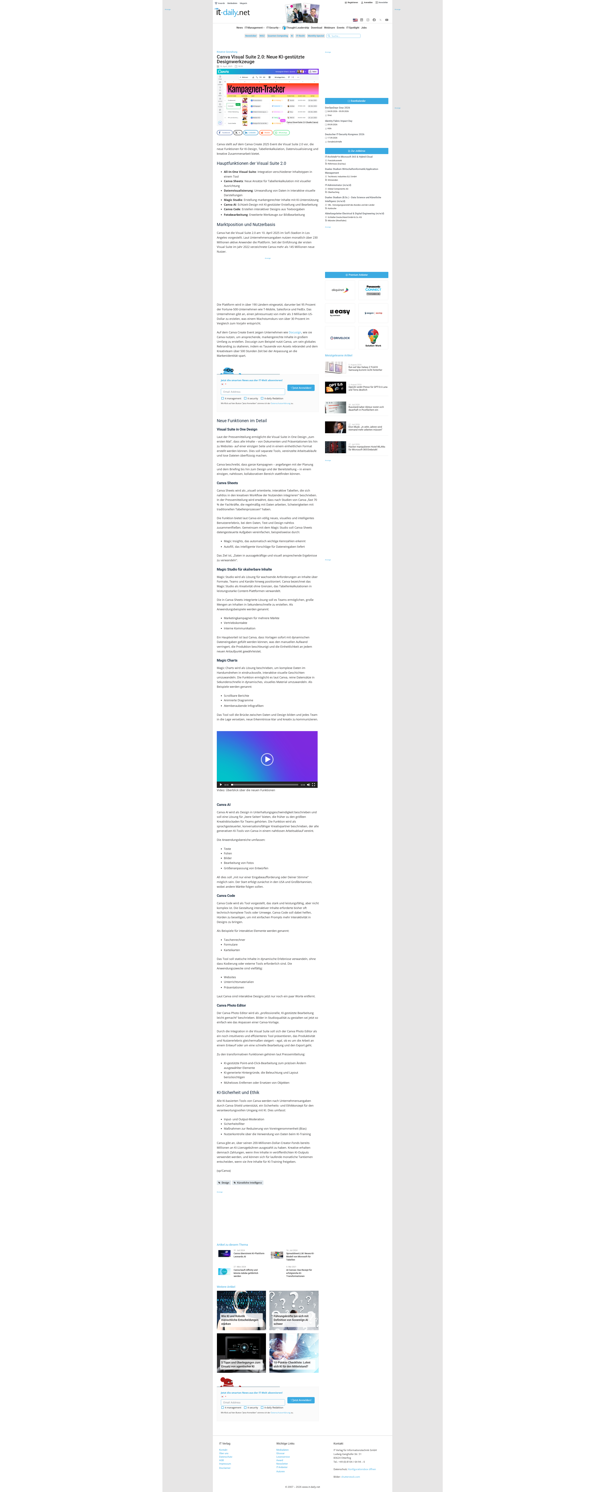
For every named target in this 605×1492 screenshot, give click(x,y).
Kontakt (223, 1449)
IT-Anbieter (282, 1467)
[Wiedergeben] (220, 784)
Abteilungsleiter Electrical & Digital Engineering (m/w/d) (354, 213)
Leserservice (283, 1456)
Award (279, 1460)
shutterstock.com (350, 1476)
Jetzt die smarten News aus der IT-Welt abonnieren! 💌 (251, 382)
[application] (267, 759)
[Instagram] (368, 20)
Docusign (295, 332)
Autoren (280, 1471)
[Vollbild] (313, 784)
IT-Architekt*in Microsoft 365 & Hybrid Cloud (348, 156)
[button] (267, 759)
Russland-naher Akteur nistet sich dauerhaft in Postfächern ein (366, 408)
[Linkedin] (361, 20)
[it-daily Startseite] (238, 12)
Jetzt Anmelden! (302, 387)
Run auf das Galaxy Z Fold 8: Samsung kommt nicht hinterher (365, 368)
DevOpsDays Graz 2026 (337, 107)
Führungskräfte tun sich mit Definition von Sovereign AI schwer (291, 1320)
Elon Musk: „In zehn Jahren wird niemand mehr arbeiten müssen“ (365, 428)
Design (225, 1182)
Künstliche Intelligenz (249, 1182)
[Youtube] (387, 20)
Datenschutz (225, 1456)
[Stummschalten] (308, 784)
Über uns (223, 1453)
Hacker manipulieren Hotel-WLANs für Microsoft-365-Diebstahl (367, 448)
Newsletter (282, 1463)
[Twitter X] (380, 20)
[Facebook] (374, 20)
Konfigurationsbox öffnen (362, 1469)
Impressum (225, 1463)
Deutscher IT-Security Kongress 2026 (344, 134)
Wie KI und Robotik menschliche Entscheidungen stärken (239, 1320)
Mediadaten (282, 1449)
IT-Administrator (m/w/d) (338, 185)
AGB (221, 1460)
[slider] (264, 785)
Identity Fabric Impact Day (338, 121)
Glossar (280, 1453)
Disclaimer (224, 1468)
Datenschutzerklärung (280, 403)
